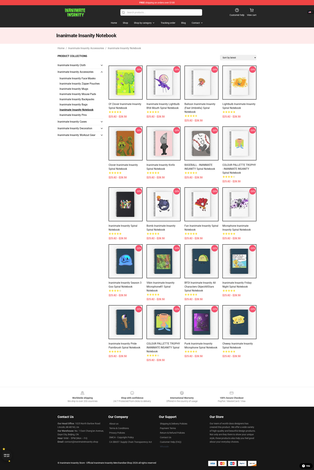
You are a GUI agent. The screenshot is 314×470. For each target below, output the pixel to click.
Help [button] (308, 466)
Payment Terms (168, 428)
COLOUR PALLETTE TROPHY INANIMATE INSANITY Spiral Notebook (163, 347)
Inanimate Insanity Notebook (124, 48)
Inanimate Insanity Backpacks (77, 99)
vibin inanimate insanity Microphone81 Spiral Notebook (160, 286)
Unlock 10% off (6, 455)
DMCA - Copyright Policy (121, 437)
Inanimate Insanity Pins (73, 115)
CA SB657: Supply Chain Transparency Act (130, 442)
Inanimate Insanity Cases (72, 121)
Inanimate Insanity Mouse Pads (78, 94)
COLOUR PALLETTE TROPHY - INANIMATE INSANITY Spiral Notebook (239, 168)
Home (61, 48)
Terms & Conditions (119, 428)
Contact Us (165, 437)
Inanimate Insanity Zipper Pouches (80, 83)
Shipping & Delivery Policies (173, 423)
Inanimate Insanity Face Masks (78, 78)
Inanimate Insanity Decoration (75, 128)
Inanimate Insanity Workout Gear (76, 135)
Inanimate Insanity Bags (73, 104)
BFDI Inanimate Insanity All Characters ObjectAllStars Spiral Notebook (200, 286)
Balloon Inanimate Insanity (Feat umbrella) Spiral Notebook (199, 107)
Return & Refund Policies (172, 432)
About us (113, 423)
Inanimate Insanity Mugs (74, 88)
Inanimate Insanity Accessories (86, 48)
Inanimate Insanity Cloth (72, 65)
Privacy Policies (117, 432)
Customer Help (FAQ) (170, 442)
